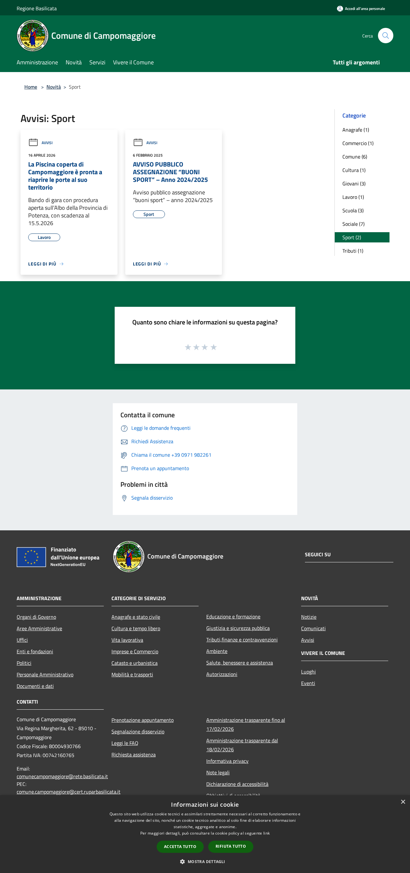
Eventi (308, 683)
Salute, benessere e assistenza (239, 662)
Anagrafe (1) (355, 130)
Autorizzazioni (221, 674)
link (266, 833)
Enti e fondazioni (35, 651)
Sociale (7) (353, 224)
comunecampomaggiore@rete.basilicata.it (62, 776)
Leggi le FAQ (124, 743)
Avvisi (47, 143)
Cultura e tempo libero (135, 628)
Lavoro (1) (353, 197)
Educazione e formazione (233, 616)
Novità (53, 87)
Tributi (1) (352, 251)
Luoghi (308, 671)
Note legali (218, 772)
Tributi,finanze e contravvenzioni (242, 639)
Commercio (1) (357, 143)
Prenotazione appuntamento (142, 720)
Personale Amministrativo (45, 674)
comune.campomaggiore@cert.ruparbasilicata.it (68, 791)
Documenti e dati (35, 686)
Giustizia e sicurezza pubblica (238, 628)
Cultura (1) (353, 170)
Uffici (22, 640)
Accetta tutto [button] (180, 846)
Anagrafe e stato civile (135, 617)
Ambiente (216, 651)
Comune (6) (354, 156)
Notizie (308, 617)
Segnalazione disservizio (137, 731)
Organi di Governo (36, 617)
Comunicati (313, 628)
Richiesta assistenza (133, 754)
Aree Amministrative (39, 628)
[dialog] (205, 834)
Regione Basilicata (37, 8)
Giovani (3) (353, 183)
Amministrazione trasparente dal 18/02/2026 (242, 745)
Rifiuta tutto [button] (231, 846)
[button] (205, 861)
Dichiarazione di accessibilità (237, 784)
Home (30, 87)
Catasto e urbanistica (134, 663)
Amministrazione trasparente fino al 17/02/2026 (245, 724)
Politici (24, 663)
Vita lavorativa (127, 640)
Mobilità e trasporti (132, 674)
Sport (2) (351, 237)
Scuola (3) (353, 210)
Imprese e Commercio (134, 651)
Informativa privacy (227, 761)
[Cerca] (385, 35)
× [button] (402, 802)
